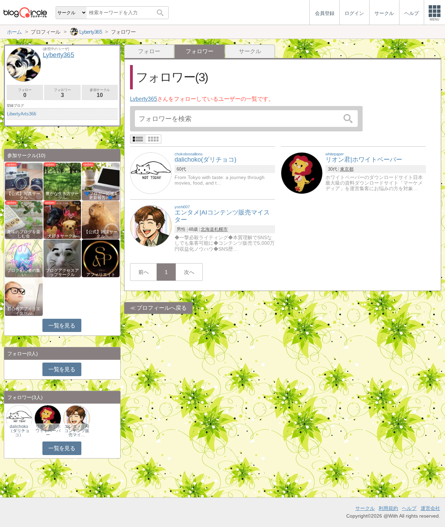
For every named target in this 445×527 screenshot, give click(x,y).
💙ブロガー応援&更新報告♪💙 (100, 196)
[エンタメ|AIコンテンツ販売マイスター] (151, 225)
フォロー (149, 51)
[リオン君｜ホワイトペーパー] (47, 418)
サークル (250, 51)
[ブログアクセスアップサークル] (62, 257)
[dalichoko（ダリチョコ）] (19, 418)
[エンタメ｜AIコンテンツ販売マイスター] (76, 418)
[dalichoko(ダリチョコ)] (151, 173)
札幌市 (221, 229)
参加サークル (100, 93)
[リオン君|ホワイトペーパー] (302, 173)
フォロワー (62, 93)
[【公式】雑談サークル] (100, 219)
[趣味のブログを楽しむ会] (24, 219)
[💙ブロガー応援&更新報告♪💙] (100, 181)
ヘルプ (409, 508)
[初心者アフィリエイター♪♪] (24, 296)
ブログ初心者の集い (23, 272)
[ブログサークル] (25, 12)
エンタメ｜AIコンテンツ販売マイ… (76, 430)
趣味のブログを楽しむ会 (23, 234)
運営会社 (430, 508)
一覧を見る (61, 326)
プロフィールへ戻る (162, 308)
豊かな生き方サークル (62, 196)
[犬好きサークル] (62, 219)
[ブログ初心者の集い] (24, 257)
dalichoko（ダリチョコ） (19, 430)
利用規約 (388, 508)
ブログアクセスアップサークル (62, 272)
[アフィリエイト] (100, 257)
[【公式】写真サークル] (24, 181)
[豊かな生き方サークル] (62, 181)
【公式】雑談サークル (101, 234)
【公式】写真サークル (23, 196)
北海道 (207, 229)
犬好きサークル (62, 236)
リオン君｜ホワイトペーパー (47, 430)
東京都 (347, 169)
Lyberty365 (143, 99)
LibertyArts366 (21, 113)
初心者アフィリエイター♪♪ (23, 311)
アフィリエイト (100, 275)
